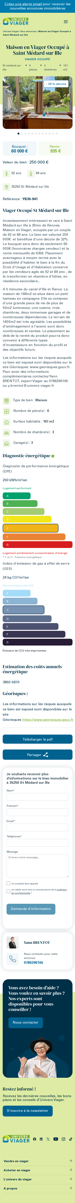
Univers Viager (11, 31)
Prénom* (12, 806)
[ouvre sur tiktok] (70, 1138)
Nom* (10, 791)
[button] (18, 134)
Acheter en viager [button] (17, 1170)
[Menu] (66, 21)
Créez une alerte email (23, 4)
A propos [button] (10, 1188)
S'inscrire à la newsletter (27, 1111)
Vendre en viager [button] (16, 1161)
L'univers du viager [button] (18, 1179)
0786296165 (33, 963)
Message (12, 852)
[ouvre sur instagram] (64, 1138)
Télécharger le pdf (37, 740)
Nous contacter (25, 1023)
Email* (11, 821)
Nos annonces (29, 31)
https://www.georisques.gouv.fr (48, 720)
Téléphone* (14, 836)
